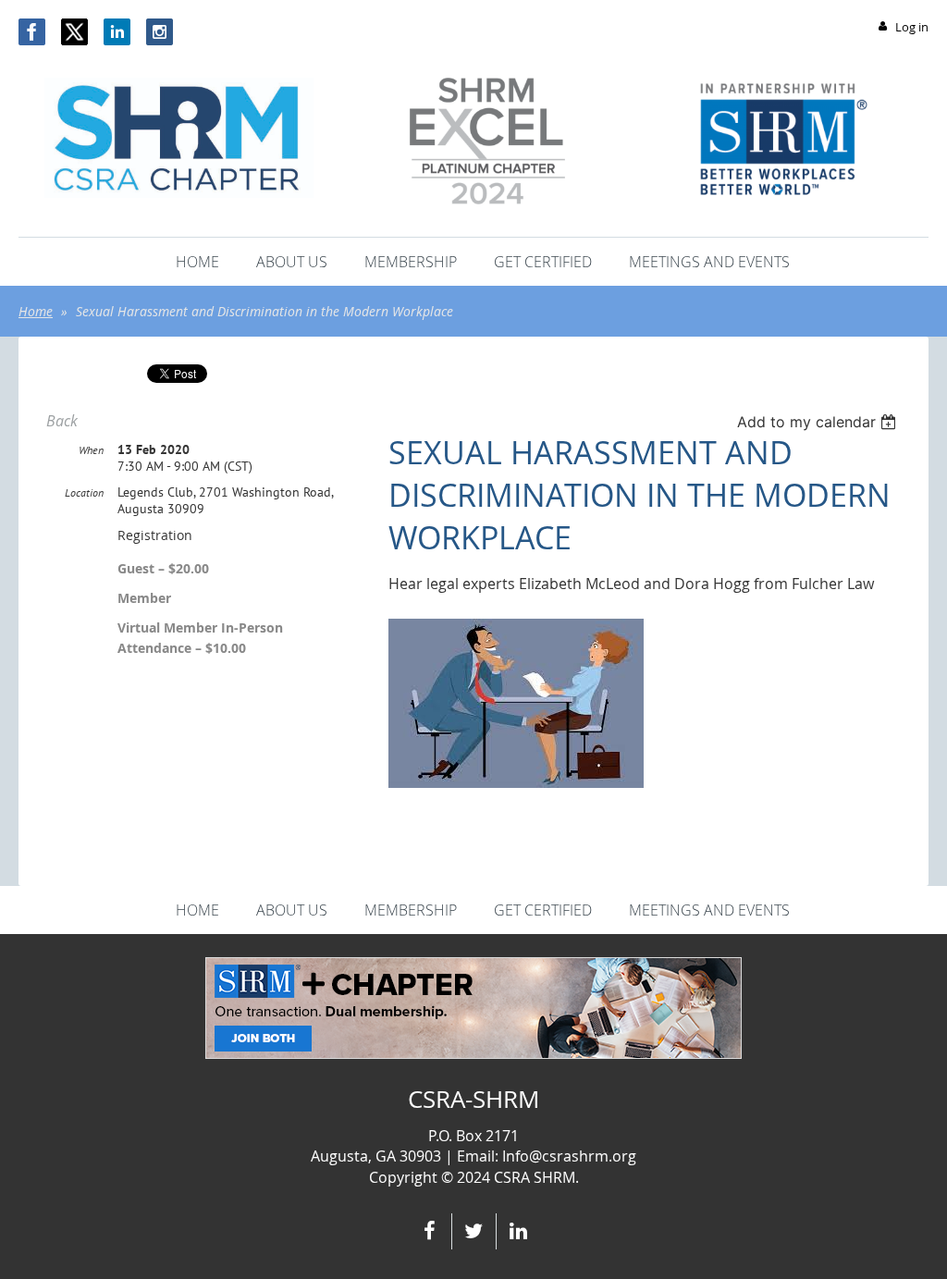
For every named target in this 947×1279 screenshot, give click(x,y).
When (91, 450)
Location (84, 492)
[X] (74, 31)
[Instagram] (159, 31)
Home (35, 311)
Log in (912, 26)
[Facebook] (31, 31)
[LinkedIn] (117, 31)
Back (62, 421)
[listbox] (819, 422)
